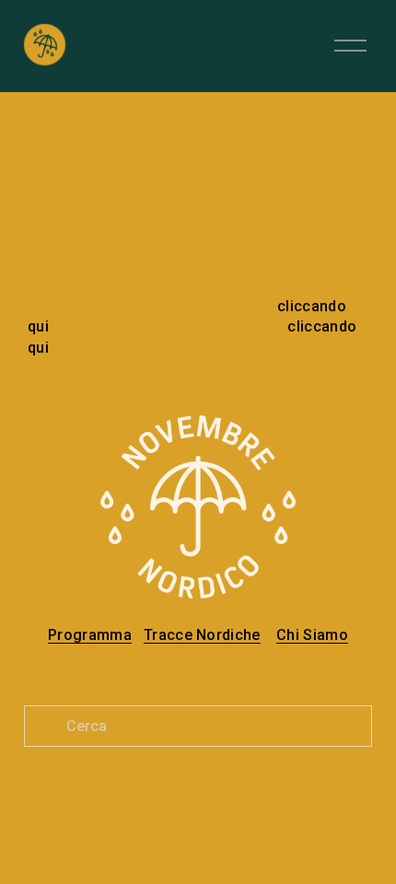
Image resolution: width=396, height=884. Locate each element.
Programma (90, 635)
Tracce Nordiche (202, 635)
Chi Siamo (312, 635)
